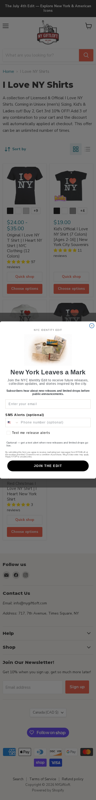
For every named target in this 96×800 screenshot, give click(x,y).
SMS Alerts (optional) (24, 415)
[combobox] (12, 422)
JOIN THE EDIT (48, 466)
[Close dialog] (92, 325)
